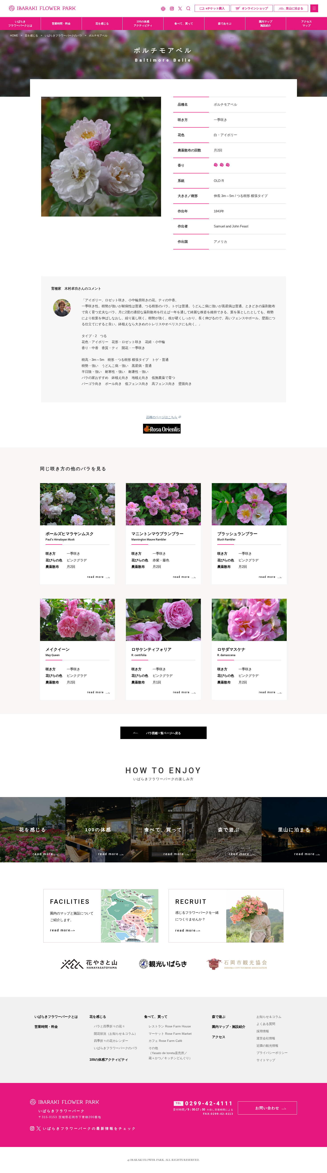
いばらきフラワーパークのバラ (63, 35)
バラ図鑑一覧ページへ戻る (163, 733)
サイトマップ (265, 1060)
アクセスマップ (306, 23)
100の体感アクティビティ (143, 23)
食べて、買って (183, 23)
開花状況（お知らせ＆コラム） (115, 1033)
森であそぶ (224, 23)
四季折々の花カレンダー (111, 1040)
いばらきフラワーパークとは (20, 23)
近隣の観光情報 (267, 1045)
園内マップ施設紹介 (265, 23)
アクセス (218, 1037)
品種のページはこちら (161, 417)
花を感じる (102, 23)
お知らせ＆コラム (268, 1016)
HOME (14, 35)
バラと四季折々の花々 (109, 1026)
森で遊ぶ (218, 1016)
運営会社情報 (265, 1038)
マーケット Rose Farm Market (170, 1033)
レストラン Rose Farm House (170, 1026)
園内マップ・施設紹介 (228, 1026)
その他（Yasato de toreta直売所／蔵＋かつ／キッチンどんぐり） (170, 1053)
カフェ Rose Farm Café (165, 1040)
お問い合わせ (267, 1108)
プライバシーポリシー (272, 1052)
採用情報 (262, 1031)
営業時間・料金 (61, 23)
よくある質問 (265, 1024)
